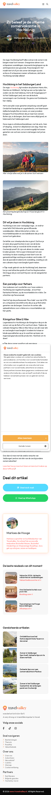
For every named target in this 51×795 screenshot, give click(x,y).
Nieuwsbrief (9, 760)
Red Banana (10, 776)
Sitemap (8, 765)
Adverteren (9, 758)
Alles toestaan (25, 438)
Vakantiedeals (10, 747)
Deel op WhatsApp (27, 498)
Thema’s (8, 742)
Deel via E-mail (27, 487)
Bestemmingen (11, 740)
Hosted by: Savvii (11, 781)
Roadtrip (8, 744)
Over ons (8, 755)
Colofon (8, 762)
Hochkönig (14, 87)
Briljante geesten (11, 778)
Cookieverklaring (11, 767)
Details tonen (25, 446)
